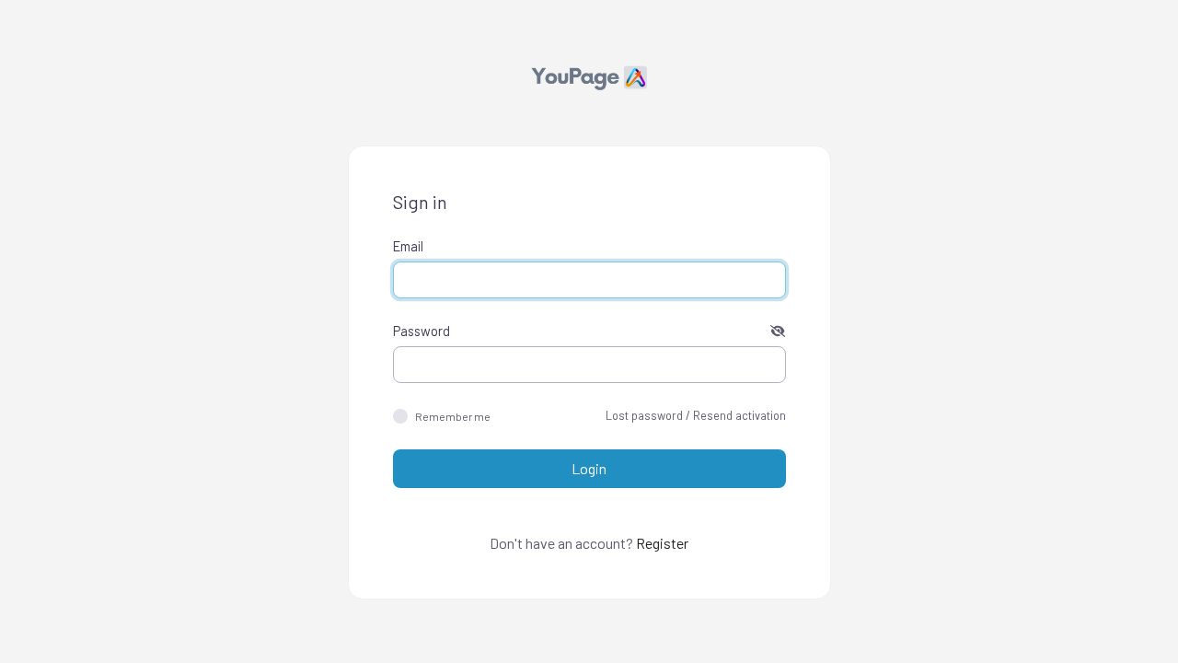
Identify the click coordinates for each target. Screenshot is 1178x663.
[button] (777, 330)
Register (662, 543)
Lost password (644, 415)
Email (408, 246)
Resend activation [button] (739, 415)
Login (589, 468)
